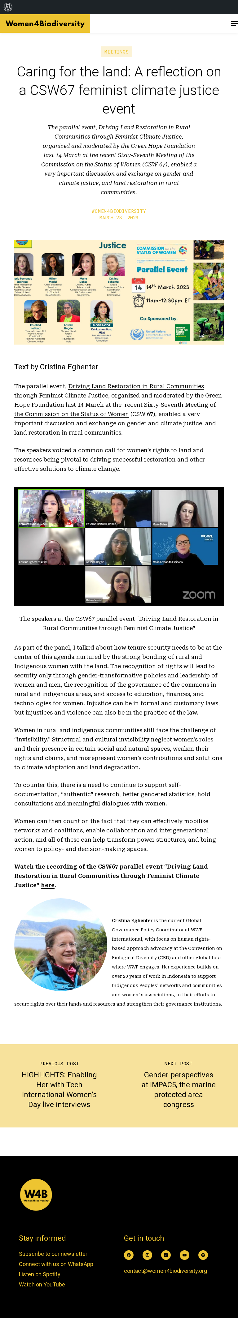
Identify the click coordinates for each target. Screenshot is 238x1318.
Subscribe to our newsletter (53, 1254)
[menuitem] (8, 7)
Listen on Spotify (39, 1274)
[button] (234, 23)
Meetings (116, 52)
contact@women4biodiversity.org (165, 1271)
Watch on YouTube (42, 1284)
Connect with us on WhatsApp (56, 1264)
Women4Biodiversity (119, 211)
